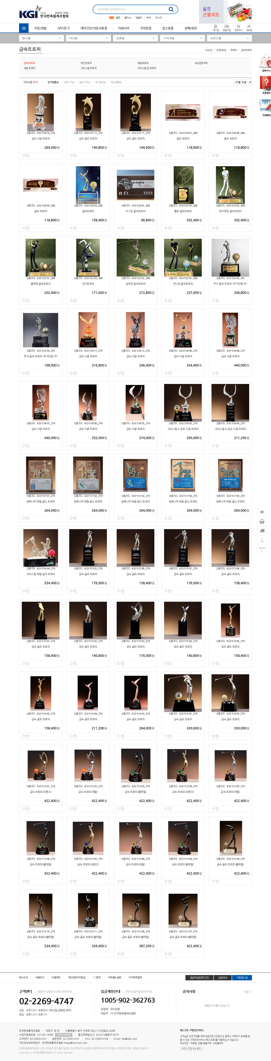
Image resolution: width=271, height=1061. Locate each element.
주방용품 (146, 28)
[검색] (171, 9)
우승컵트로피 (201, 63)
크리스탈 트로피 (89, 68)
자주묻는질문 (114, 977)
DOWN (262, 548)
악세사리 (123, 28)
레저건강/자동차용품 (93, 28)
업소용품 (168, 28)
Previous (246, 6)
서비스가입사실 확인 (191, 1048)
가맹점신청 (241, 977)
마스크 (158, 17)
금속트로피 (246, 50)
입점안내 (222, 977)
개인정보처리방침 (76, 977)
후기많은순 (100, 82)
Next (250, 6)
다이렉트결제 (135, 977)
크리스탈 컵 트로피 (147, 68)
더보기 (247, 992)
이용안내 (39, 977)
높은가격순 (84, 82)
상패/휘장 (190, 28)
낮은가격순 (69, 82)
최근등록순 (116, 82)
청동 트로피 (29, 68)
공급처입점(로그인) (199, 977)
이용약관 (55, 977)
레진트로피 (86, 63)
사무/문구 (63, 28)
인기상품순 (53, 82)
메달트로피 (143, 63)
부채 (148, 17)
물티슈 (127, 17)
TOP (262, 541)
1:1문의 (97, 977)
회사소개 (23, 977)
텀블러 (139, 17)
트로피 (233, 50)
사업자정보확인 (63, 1034)
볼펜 (118, 17)
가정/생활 (40, 28)
